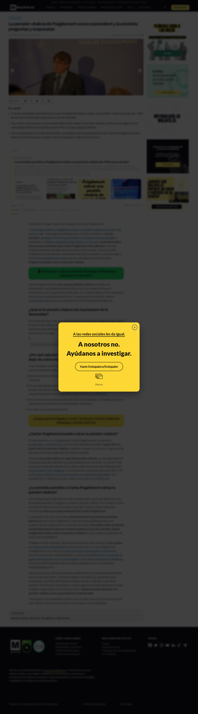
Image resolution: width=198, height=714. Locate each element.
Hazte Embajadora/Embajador (99, 366)
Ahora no (99, 384)
